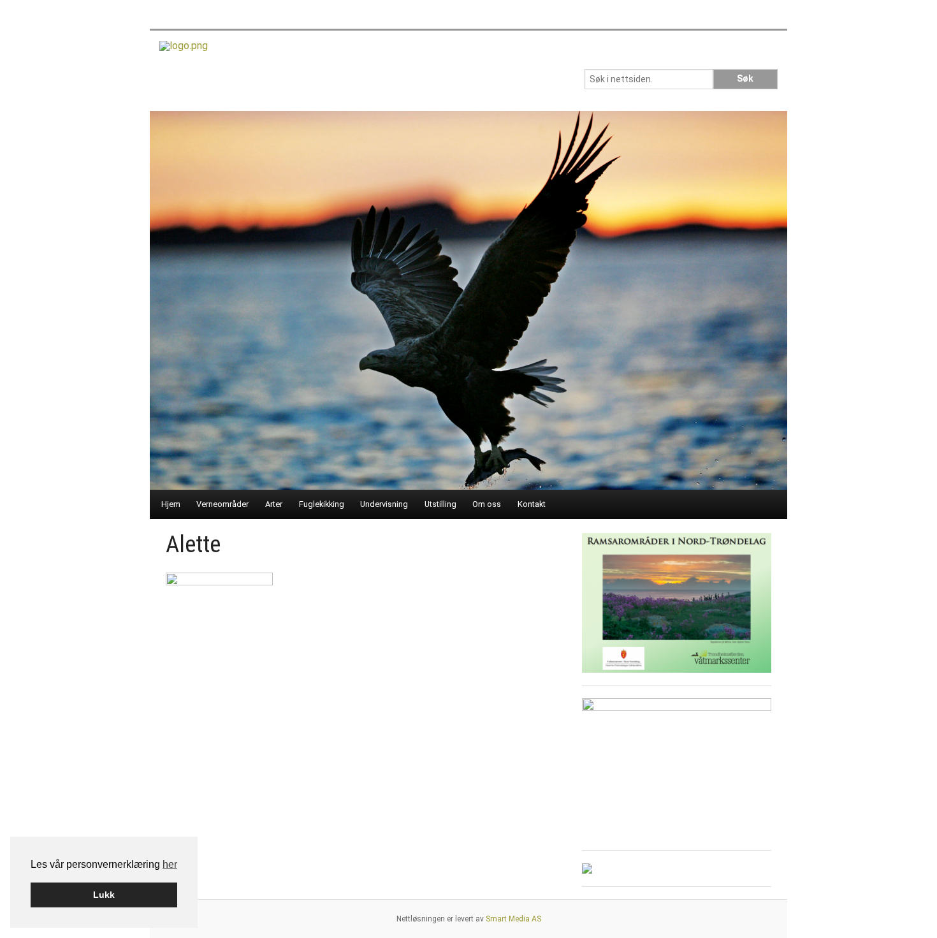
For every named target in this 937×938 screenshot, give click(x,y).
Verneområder (222, 504)
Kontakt (532, 504)
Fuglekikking (321, 504)
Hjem (170, 504)
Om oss (486, 504)
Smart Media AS (513, 918)
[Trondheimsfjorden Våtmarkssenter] (183, 50)
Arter (273, 504)
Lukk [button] (104, 895)
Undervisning (384, 504)
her (170, 864)
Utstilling (440, 504)
